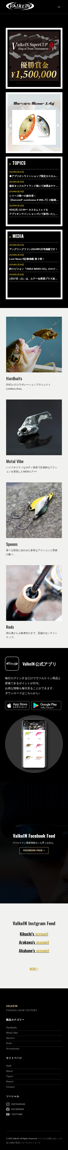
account (34, 934)
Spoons (10, 1038)
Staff (8, 1065)
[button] (11, 69)
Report (10, 1081)
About (9, 1071)
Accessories (12, 1048)
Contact (10, 1086)
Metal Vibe (12, 1032)
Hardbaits (11, 1027)
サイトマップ (34, 1143)
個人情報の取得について (16, 1143)
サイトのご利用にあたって (49, 1138)
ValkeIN (12, 1006)
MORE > (34, 969)
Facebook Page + (34, 850)
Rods (9, 1043)
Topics (9, 1076)
